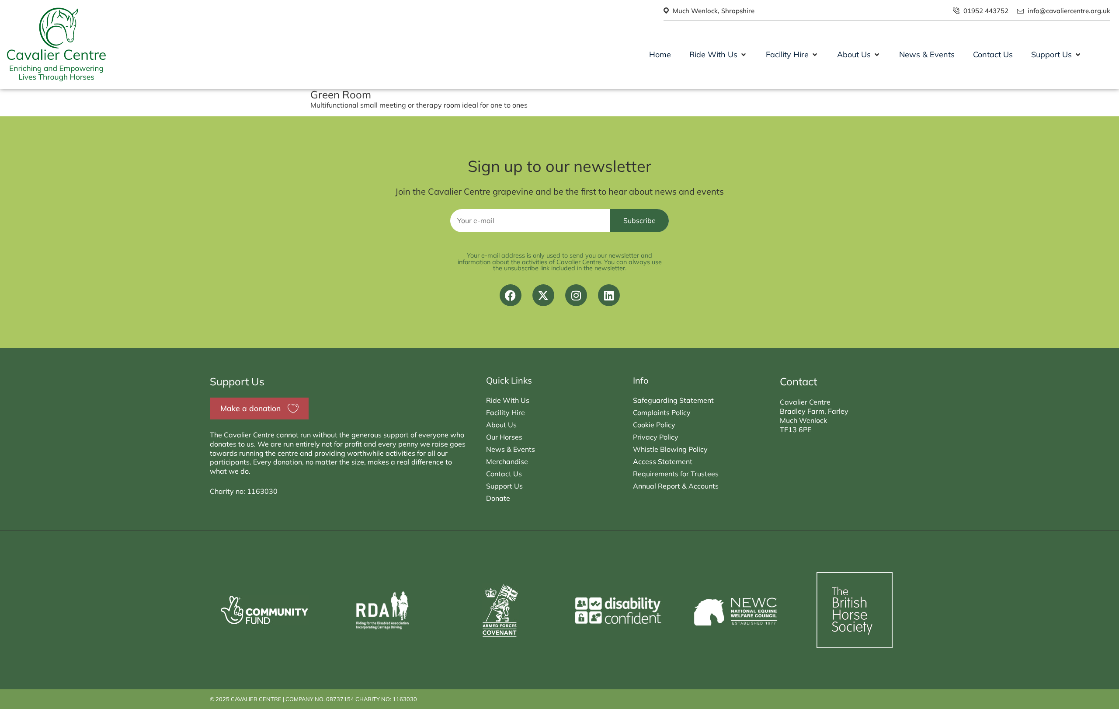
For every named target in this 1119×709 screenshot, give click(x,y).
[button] (718, 54)
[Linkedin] (609, 295)
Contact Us (504, 473)
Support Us (504, 486)
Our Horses (504, 437)
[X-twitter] (543, 295)
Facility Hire (505, 412)
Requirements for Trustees (676, 473)
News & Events (510, 449)
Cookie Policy (654, 424)
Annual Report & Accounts (676, 486)
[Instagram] (576, 295)
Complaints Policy (662, 412)
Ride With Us (507, 400)
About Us (501, 424)
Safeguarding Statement (673, 400)
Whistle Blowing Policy (670, 449)
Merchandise (507, 461)
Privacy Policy (655, 437)
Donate (498, 498)
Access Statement (662, 461)
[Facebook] (510, 295)
